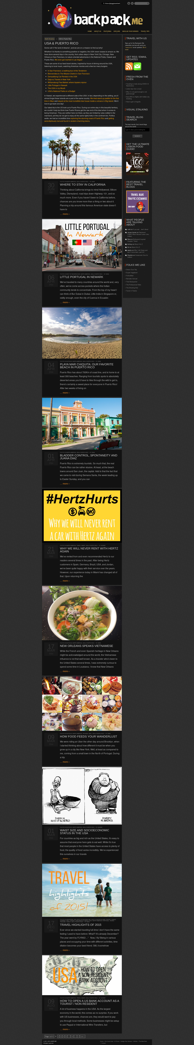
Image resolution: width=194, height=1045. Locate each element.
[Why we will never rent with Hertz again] (82, 516)
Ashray (103, 545)
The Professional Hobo (133, 285)
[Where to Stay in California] (82, 153)
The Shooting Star (132, 288)
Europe (108, 919)
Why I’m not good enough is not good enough (136, 93)
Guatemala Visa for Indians (137, 256)
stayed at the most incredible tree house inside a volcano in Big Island (85, 101)
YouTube (128, 3)
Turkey (68, 922)
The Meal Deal (87, 733)
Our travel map (109, 1041)
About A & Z (138, 244)
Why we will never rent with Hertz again (89, 550)
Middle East (88, 921)
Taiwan (112, 921)
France (113, 919)
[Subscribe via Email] (137, 70)
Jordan (72, 921)
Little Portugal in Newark (57, 85)
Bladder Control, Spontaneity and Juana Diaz (88, 457)
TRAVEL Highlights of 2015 (80, 924)
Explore (117, 31)
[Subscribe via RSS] (129, 70)
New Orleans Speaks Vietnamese (86, 646)
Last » (82, 1036)
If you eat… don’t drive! (140, 229)
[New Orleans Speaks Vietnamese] (82, 613)
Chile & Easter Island (98, 919)
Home (90, 31)
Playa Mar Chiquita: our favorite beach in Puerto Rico (86, 366)
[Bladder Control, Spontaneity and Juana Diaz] (82, 424)
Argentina (69, 919)
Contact (103, 1043)
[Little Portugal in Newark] (82, 245)
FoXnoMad (129, 275)
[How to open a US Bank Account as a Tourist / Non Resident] (82, 975)
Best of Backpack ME (73, 274)
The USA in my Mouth (56, 88)
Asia (75, 919)
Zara (93, 181)
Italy (67, 921)
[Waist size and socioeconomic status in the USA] (82, 796)
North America (49, 39)
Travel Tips (145, 31)
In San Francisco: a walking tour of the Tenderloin (67, 70)
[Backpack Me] (97, 17)
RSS (132, 3)
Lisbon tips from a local (133, 89)
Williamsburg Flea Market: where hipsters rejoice (67, 82)
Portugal (106, 921)
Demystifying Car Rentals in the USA (62, 76)
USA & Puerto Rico (82, 181)
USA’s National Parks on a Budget (61, 91)
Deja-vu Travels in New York (59, 79)
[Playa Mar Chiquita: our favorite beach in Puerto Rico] (82, 333)
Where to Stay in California (82, 184)
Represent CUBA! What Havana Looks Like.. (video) (138, 234)
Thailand (63, 922)
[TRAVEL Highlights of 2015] (82, 890)
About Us (97, 31)
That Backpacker (131, 282)
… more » (65, 213)
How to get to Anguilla (133, 102)
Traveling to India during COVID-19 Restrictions (137, 85)
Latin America (79, 921)
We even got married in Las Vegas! (68, 59)
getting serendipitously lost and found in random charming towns (79, 119)
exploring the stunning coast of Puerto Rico (88, 118)
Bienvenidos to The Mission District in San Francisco (69, 73)
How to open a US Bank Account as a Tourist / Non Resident (89, 1002)
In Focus (69, 361)
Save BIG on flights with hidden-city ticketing (138, 98)
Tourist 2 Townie (131, 291)
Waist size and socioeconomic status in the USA (84, 832)
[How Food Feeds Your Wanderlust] (82, 704)
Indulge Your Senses (130, 31)
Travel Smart (81, 545)
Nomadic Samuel (131, 279)
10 (72, 1036)
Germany (63, 921)
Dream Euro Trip (131, 269)
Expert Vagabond (131, 272)
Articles (135, 1041)
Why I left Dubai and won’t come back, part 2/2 (137, 251)
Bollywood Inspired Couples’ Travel (136, 240)
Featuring (107, 31)
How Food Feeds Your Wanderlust (88, 736)
